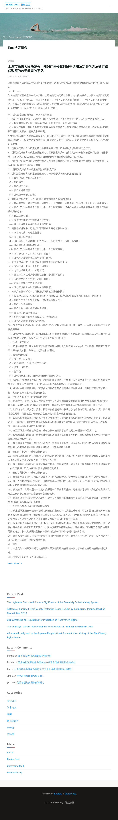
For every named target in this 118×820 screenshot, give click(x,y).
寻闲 (9, 714)
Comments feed (15, 766)
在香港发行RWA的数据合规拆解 (34, 655)
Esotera (57, 793)
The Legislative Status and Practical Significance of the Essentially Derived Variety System (52, 602)
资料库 (11, 61)
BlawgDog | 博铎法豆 (18, 4)
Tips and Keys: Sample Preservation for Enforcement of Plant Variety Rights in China (50, 626)
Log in (10, 752)
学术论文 (11, 707)
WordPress (70, 793)
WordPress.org (14, 772)
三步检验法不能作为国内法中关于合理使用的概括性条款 (47, 662)
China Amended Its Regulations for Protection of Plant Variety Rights (42, 620)
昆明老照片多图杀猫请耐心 (30, 676)
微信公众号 (13, 720)
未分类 (10, 727)
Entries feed (13, 759)
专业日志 (11, 700)
